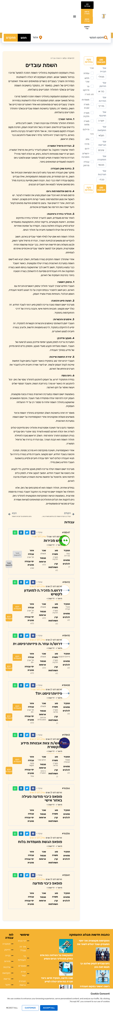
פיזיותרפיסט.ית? (48, 693)
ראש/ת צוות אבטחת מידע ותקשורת (41, 745)
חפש (24, 38)
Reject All (12, 1008)
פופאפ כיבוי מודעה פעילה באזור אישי (42, 798)
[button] (74, 16)
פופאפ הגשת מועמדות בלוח (40, 842)
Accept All (49, 1008)
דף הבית (71, 58)
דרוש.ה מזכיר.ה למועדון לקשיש (43, 592)
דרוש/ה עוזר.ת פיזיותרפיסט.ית (37, 644)
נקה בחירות (89, 61)
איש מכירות (53, 540)
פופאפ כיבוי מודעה (47, 883)
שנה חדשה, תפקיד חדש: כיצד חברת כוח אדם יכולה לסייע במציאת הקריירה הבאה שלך (57, 981)
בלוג (64, 58)
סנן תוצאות (101, 61)
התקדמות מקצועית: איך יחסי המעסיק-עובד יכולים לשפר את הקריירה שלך (93, 944)
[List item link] (22, 941)
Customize (30, 1008)
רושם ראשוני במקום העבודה (95, 986)
